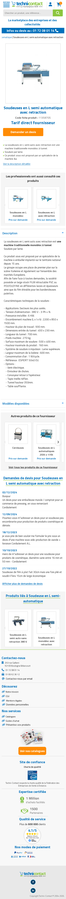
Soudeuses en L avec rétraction (46, 214)
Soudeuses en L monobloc (18, 214)
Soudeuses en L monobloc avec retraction (46, 641)
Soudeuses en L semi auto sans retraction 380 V (18, 638)
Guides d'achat (12, 720)
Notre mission (12, 691)
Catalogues (11, 716)
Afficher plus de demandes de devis (22, 584)
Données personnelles (17, 704)
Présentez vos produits (18, 724)
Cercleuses (18, 448)
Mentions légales (14, 700)
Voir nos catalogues (32, 751)
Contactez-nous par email (18, 678)
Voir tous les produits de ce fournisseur (33, 467)
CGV (7, 696)
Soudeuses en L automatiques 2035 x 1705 (46, 451)
